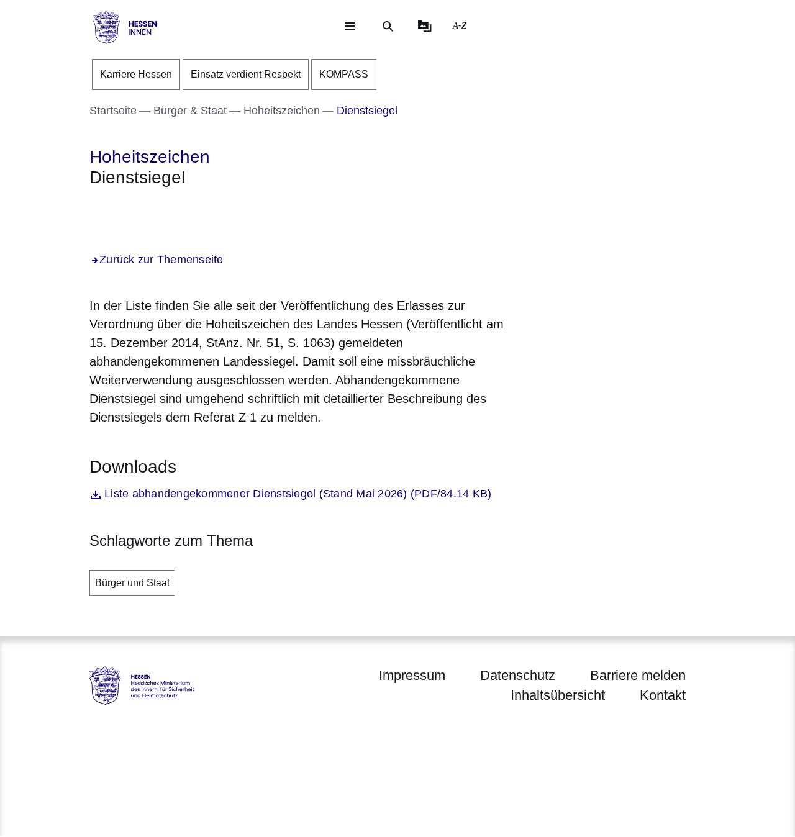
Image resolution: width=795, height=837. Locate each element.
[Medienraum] (424, 26)
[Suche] (387, 26)
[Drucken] (196, 211)
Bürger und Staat (132, 582)
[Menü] (350, 26)
